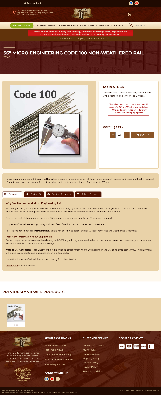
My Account (89, 350)
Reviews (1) (35, 194)
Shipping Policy (91, 358)
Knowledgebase (91, 354)
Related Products (89, 194)
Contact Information (93, 345)
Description (13, 194)
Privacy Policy (90, 367)
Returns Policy (90, 362)
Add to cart (144, 134)
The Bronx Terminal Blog (57, 354)
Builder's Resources (60, 194)
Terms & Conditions (93, 371)
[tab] (13, 194)
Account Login (34, 3)
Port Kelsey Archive (54, 364)
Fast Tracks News (53, 350)
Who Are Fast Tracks (55, 345)
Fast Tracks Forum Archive (58, 359)
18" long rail (12, 265)
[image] (49, 124)
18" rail (129, 107)
